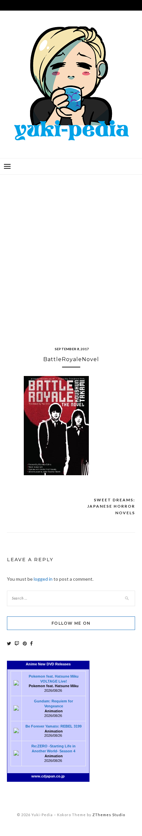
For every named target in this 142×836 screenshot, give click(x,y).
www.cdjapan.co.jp (48, 776)
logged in (43, 579)
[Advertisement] (71, 252)
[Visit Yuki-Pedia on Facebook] (31, 643)
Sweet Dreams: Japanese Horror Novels (111, 506)
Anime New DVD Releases (48, 664)
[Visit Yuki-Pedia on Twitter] (9, 643)
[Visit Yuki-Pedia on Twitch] (17, 643)
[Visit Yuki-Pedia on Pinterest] (25, 643)
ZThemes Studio (108, 815)
